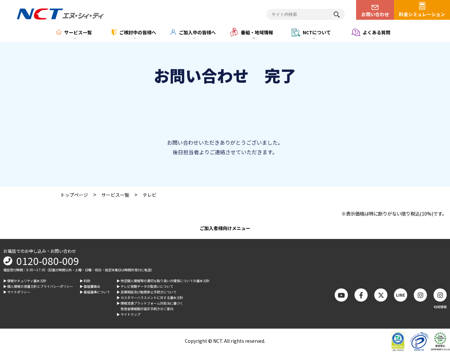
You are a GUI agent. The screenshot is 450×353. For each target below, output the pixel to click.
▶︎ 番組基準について (95, 291)
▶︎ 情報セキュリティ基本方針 (24, 280)
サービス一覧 (115, 194)
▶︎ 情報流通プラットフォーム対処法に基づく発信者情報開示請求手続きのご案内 (150, 306)
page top (433, 294)
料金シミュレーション (422, 14)
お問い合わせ (375, 14)
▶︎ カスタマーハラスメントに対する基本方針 (150, 297)
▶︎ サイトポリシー (16, 291)
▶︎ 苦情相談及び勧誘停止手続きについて (147, 291)
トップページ (74, 194)
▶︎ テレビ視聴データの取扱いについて (145, 286)
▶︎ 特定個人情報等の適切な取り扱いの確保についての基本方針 (163, 280)
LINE (400, 295)
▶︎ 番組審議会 (90, 286)
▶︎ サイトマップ (128, 314)
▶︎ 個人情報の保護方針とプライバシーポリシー (38, 286)
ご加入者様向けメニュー (225, 228)
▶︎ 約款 (85, 280)
